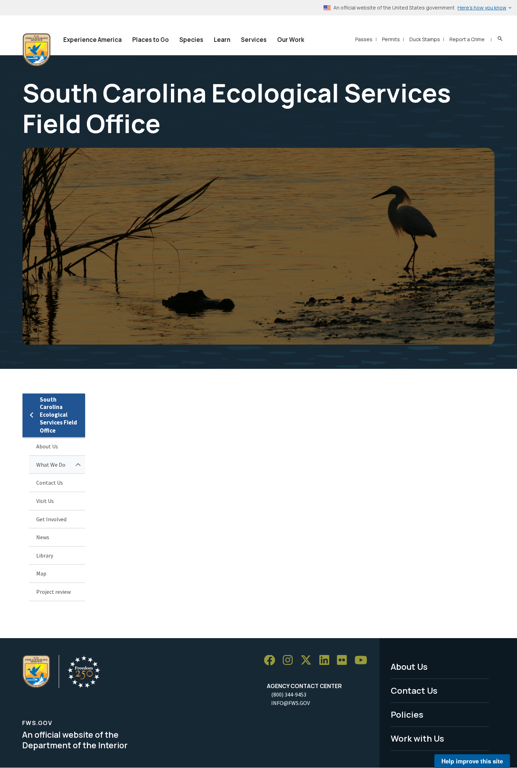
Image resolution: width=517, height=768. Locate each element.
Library (44, 555)
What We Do (50, 464)
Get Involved (51, 519)
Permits (391, 39)
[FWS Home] (37, 50)
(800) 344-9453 (288, 694)
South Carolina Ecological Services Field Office (58, 415)
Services (254, 40)
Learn (222, 40)
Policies (407, 714)
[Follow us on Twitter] (308, 660)
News (42, 537)
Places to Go (150, 40)
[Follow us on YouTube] (363, 660)
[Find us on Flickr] (344, 660)
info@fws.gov (290, 702)
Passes (363, 39)
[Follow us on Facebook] (272, 660)
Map (41, 573)
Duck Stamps (424, 39)
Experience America (92, 40)
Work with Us (417, 738)
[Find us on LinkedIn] (326, 660)
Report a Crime (467, 39)
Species (191, 40)
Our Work (290, 40)
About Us (47, 446)
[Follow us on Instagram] (290, 660)
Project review (53, 591)
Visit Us (45, 500)
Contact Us (49, 482)
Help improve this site (472, 761)
